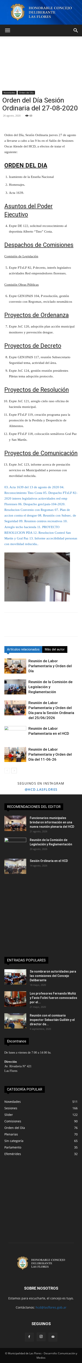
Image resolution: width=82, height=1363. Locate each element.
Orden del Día (26, 92)
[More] (62, 122)
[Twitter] (18, 627)
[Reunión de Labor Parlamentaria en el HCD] (15, 733)
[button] (7, 30)
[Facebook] (8, 627)
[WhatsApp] (39, 627)
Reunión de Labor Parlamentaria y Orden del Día (50, 666)
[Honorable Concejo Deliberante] (41, 12)
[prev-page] (7, 770)
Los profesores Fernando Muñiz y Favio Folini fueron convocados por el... (53, 998)
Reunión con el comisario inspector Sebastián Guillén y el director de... (52, 1020)
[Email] (49, 627)
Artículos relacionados (23, 649)
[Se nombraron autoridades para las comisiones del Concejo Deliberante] (15, 977)
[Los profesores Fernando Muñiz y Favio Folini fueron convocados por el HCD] (15, 999)
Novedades (9, 92)
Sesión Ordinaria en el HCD (49, 861)
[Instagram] (41, 1337)
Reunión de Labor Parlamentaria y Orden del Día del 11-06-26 (50, 754)
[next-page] (14, 770)
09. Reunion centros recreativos (40, 521)
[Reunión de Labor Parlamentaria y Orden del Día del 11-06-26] (15, 754)
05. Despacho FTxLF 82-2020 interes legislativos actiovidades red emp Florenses (40, 498)
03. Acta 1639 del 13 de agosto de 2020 (31, 487)
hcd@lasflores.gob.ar (51, 1307)
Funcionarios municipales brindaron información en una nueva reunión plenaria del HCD (52, 822)
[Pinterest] (28, 627)
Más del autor (55, 649)
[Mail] (53, 1337)
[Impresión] (59, 627)
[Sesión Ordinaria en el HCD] (15, 866)
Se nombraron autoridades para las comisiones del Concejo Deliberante (53, 976)
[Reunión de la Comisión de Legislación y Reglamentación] (15, 686)
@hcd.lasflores (41, 789)
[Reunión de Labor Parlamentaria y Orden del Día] (15, 666)
